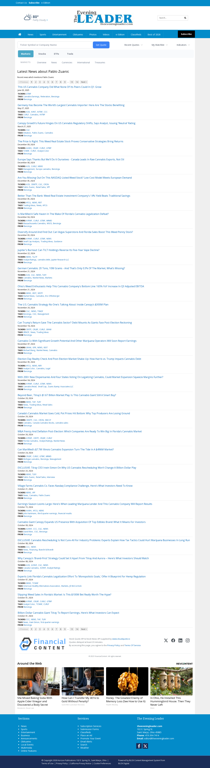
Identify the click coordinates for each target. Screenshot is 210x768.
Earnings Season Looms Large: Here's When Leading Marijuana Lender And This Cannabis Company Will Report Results (85, 504)
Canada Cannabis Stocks (43, 423)
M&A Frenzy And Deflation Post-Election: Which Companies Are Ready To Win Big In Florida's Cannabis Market (80, 431)
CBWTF (34, 184)
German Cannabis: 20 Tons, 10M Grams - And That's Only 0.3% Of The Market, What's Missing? (71, 268)
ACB (28, 112)
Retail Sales (41, 187)
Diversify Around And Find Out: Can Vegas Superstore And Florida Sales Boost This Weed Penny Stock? (75, 232)
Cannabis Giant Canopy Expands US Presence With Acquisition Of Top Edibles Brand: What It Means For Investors (82, 522)
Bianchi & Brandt (46, 549)
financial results (65, 513)
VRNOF (26, 332)
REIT (40, 202)
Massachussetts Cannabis (34, 223)
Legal (48, 368)
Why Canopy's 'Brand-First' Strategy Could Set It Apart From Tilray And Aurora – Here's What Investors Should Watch (83, 558)
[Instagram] (187, 644)
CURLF (26, 114)
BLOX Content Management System (144, 760)
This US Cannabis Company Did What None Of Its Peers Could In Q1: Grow (59, 87)
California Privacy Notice (80, 763)
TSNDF (40, 311)
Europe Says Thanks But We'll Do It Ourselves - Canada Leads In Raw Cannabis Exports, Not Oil (71, 159)
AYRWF (29, 220)
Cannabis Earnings (31, 96)
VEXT (34, 293)
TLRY (44, 275)
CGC (28, 130)
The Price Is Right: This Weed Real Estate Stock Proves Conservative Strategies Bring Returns (70, 141)
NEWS (40, 166)
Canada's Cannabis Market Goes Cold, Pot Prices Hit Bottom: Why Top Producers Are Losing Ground (74, 413)
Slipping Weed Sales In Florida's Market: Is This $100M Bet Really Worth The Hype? (64, 594)
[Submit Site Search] (185, 18)
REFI (40, 365)
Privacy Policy (113, 645)
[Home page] (102, 17)
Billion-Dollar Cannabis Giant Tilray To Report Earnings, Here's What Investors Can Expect (68, 612)
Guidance (58, 241)
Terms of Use (47, 763)
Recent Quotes (131, 44)
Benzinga (55, 96)
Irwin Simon (34, 622)
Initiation (27, 132)
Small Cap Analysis (31, 241)
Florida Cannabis (30, 441)
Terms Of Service (133, 645)
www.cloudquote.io (121, 638)
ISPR (34, 347)
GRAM (48, 329)
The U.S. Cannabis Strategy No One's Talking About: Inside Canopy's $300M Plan (63, 304)
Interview (51, 477)
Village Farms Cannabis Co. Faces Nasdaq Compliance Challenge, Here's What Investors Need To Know (75, 485)
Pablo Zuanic (38, 132)
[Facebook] (173, 644)
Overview (41, 62)
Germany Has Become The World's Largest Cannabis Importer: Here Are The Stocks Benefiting (71, 105)
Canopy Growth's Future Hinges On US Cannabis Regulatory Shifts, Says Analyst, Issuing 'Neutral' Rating (76, 123)
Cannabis (34, 114)
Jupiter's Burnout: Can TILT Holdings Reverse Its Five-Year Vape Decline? (58, 250)
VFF (48, 187)
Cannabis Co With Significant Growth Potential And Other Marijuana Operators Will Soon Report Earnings (77, 340)
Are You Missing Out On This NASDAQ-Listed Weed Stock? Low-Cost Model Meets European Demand (75, 177)
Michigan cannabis (31, 459)
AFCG (28, 202)
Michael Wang (29, 350)
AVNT (33, 112)
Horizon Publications (67, 760)
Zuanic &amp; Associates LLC (60, 386)
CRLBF (35, 148)
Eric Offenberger (52, 296)
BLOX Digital (123, 763)
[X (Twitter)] (166, 644)
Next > (84, 82)
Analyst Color (43, 151)
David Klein (28, 531)
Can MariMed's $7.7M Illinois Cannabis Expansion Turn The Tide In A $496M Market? (66, 449)
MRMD (49, 220)
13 (72, 82)
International (83, 62)
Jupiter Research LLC (60, 259)
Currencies (67, 62)
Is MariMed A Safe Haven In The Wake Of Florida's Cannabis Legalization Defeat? (63, 214)
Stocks (42, 53)
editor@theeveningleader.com (159, 738)
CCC (46, 112)
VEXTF (40, 293)
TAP (34, 402)
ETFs (56, 53)
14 (77, 82)
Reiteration (45, 96)
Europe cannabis (43, 169)
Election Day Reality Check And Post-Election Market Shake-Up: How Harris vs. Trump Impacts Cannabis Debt (79, 359)
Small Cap (42, 386)
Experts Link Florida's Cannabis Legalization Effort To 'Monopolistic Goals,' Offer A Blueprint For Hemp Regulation (82, 576)
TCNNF (26, 151)
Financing (33, 549)
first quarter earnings (50, 622)
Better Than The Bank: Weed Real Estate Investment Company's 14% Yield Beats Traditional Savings (74, 195)
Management (29, 169)
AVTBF (40, 112)
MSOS (49, 223)
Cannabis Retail (30, 386)
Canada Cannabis (31, 568)
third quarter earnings (47, 513)
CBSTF (28, 329)
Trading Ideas (29, 205)
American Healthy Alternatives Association (41, 586)
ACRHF (29, 529)
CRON (46, 184)
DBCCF (48, 420)
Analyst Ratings (29, 259)
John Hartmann (29, 513)
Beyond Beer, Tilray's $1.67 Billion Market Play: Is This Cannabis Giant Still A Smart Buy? (67, 395)
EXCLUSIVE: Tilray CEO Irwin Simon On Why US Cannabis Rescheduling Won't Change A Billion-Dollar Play (77, 467)
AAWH (29, 148)
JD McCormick (75, 586)
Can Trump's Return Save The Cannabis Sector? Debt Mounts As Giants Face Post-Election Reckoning (75, 322)
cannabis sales (61, 423)
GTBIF (28, 93)
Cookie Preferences (102, 763)
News (54, 62)
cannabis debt (44, 259)
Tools (70, 53)
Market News (38, 277)
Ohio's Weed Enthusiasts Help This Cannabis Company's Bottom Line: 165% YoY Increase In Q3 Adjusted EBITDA (81, 286)
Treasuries (100, 62)
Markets (25, 53)
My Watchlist (158, 44)
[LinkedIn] (180, 644)
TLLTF (34, 257)
